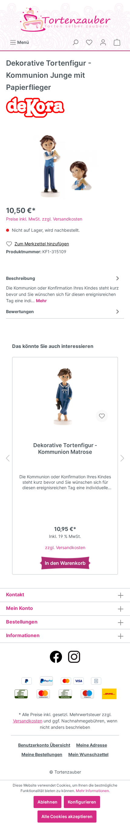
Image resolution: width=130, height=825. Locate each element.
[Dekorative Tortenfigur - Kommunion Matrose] (65, 396)
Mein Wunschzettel (88, 754)
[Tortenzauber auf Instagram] (74, 657)
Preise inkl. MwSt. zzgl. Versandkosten (44, 218)
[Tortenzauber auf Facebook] (56, 657)
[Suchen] (75, 42)
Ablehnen (47, 801)
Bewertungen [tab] (20, 311)
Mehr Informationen (92, 790)
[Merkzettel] (89, 42)
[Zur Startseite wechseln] (65, 19)
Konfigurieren (82, 801)
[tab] (63, 288)
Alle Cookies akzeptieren (67, 816)
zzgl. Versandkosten (65, 547)
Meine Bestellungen (41, 754)
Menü (22, 42)
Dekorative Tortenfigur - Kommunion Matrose (65, 448)
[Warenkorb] (117, 42)
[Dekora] (35, 106)
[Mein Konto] (103, 42)
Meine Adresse (91, 745)
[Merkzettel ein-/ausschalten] (102, 416)
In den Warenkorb (65, 563)
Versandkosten (27, 720)
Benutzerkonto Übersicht (44, 745)
